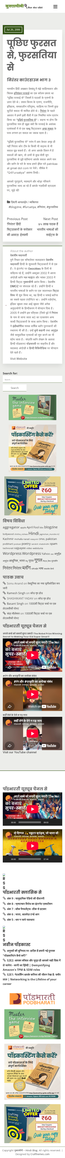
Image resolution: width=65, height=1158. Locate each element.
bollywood (8, 534)
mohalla (18, 539)
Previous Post (17, 218)
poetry (26, 543)
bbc (42, 527)
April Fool (33, 527)
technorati (8, 548)
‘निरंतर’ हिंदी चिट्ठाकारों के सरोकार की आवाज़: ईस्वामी (19, 229)
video (29, 548)
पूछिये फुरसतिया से (27, 120)
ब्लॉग (26, 567)
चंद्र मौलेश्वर (13, 613)
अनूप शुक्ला (47, 128)
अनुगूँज (57, 554)
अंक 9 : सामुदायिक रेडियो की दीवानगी (25, 898)
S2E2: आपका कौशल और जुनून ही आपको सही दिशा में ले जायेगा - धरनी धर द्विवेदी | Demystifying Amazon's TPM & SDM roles (31, 964)
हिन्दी (52, 569)
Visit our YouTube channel (20, 752)
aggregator (11, 527)
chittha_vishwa (21, 534)
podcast (17, 544)
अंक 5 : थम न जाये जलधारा (20, 920)
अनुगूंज (54, 330)
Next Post (50, 218)
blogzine (51, 527)
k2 (58, 534)
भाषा (41, 568)
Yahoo (46, 554)
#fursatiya (29, 207)
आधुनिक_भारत (17, 560)
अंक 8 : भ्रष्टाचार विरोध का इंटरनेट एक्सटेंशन (29, 904)
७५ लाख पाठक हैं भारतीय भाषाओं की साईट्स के (47, 229)
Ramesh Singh (16, 593)
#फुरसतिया (52, 207)
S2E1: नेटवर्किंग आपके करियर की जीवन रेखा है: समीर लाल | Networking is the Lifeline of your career (32, 979)
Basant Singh (15, 603)
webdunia (38, 548)
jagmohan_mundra (48, 534)
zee (52, 554)
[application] (32, 809)
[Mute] (52, 822)
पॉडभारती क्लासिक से (22, 892)
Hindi (33, 533)
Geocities (34, 268)
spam (53, 543)
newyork (34, 539)
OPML (42, 539)
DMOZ (14, 286)
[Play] (7, 822)
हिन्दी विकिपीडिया (37, 348)
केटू (26, 561)
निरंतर (43, 111)
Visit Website (18, 359)
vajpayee (20, 548)
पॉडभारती (31, 343)
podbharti (8, 543)
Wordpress (12, 553)
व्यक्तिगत (33, 202)
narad (26, 539)
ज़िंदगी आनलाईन (19, 202)
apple (23, 527)
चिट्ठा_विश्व (47, 561)
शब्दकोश (47, 569)
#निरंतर (41, 207)
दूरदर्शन (54, 560)
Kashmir (8, 539)
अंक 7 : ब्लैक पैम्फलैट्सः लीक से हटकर (26, 909)
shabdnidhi (44, 544)
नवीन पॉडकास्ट (17, 944)
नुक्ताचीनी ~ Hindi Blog (25, 1150)
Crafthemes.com (40, 1154)
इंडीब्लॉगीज (18, 326)
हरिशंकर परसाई (21, 93)
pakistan (51, 539)
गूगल (31, 560)
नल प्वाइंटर (29, 277)
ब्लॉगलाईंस (34, 569)
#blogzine (15, 207)
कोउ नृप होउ (36, 593)
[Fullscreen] (57, 822)
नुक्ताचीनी (28, 282)
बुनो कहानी (39, 330)
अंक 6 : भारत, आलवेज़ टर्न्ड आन (23, 914)
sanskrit (34, 544)
